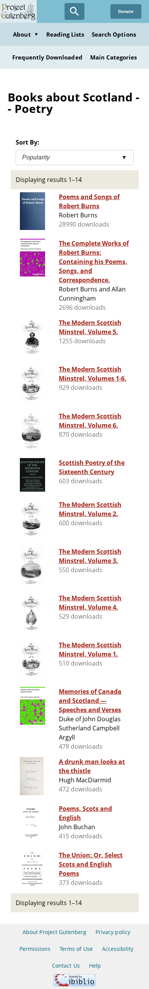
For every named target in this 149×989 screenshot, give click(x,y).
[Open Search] (74, 11)
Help (95, 965)
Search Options (114, 34)
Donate (126, 11)
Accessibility (118, 948)
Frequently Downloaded (47, 57)
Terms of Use (76, 948)
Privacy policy (113, 932)
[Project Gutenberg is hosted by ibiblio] (74, 984)
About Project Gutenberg (54, 932)
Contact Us (65, 965)
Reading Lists (65, 34)
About (25, 34)
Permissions (34, 948)
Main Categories (113, 57)
